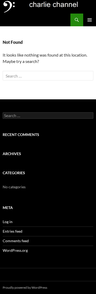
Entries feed (12, 231)
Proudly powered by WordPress (25, 287)
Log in (8, 221)
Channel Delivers (21, 20)
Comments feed (16, 240)
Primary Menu (89, 20)
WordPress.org (15, 250)
